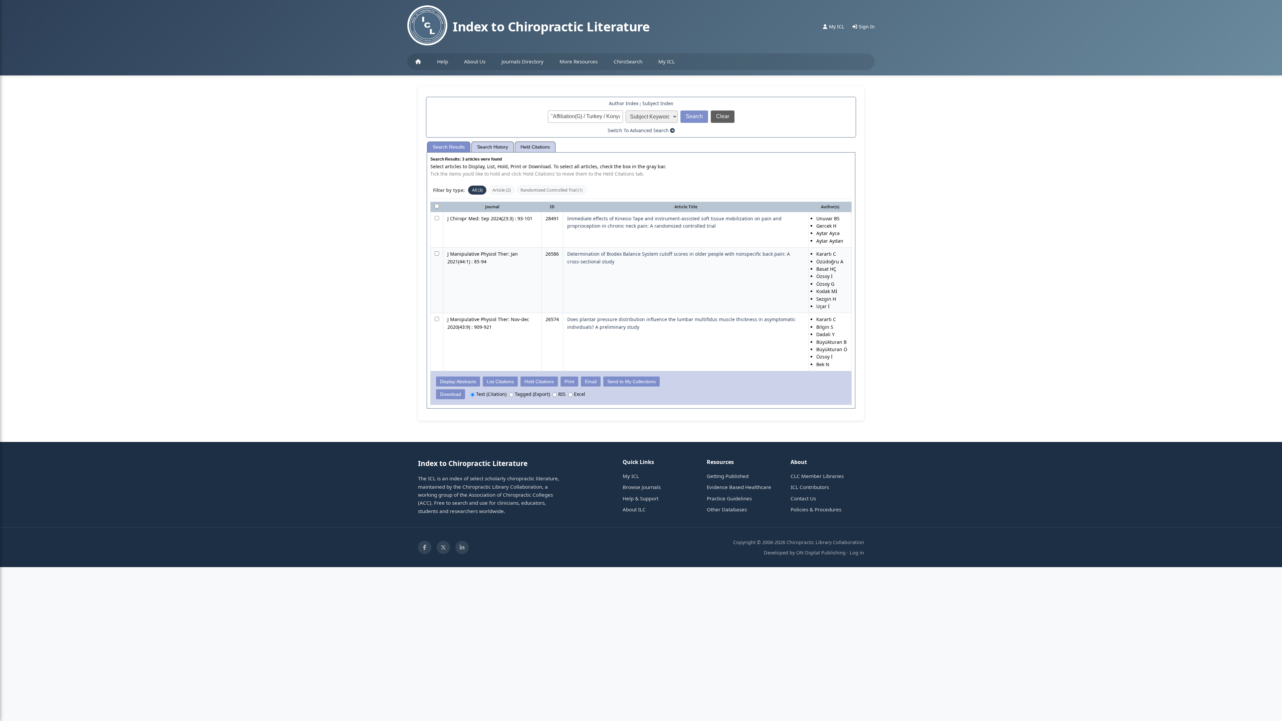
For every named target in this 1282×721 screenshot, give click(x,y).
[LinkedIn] (462, 547)
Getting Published (728, 476)
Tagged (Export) (531, 394)
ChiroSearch (628, 61)
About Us (474, 61)
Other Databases (727, 509)
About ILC (634, 509)
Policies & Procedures (816, 509)
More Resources (579, 61)
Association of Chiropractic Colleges (511, 494)
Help (442, 61)
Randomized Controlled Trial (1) (551, 190)
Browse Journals (642, 487)
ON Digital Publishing (821, 552)
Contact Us (803, 498)
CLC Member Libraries (817, 476)
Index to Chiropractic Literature (551, 26)
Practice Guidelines (729, 498)
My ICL (666, 61)
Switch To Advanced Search (639, 130)
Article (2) (501, 190)
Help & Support (640, 498)
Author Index (623, 103)
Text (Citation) (490, 394)
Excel (579, 394)
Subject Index (657, 103)
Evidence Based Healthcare (739, 487)
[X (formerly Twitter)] (443, 547)
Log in (857, 552)
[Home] (418, 61)
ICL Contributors (810, 487)
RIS (561, 394)
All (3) (477, 190)
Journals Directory (522, 61)
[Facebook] (424, 547)
